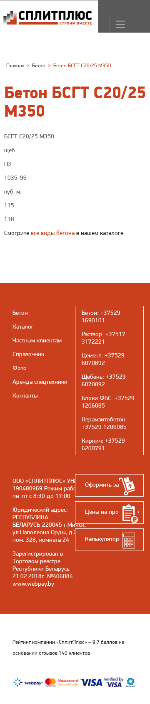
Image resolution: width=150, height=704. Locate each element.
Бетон (89, 312)
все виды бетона (53, 233)
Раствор (92, 334)
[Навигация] (120, 25)
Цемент (91, 355)
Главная (15, 65)
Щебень (92, 376)
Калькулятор (102, 539)
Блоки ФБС (96, 398)
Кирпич (92, 440)
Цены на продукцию (112, 511)
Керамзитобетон (103, 419)
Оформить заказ (106, 484)
